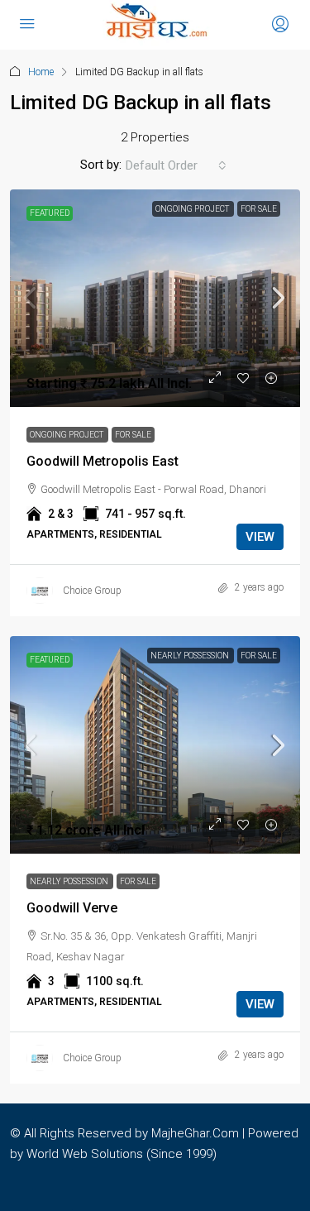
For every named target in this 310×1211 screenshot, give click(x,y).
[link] (155, 298)
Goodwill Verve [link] (71, 908)
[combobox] (176, 165)
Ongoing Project (193, 208)
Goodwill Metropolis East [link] (102, 461)
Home (41, 72)
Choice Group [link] (92, 590)
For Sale (259, 208)
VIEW (260, 536)
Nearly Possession (190, 655)
